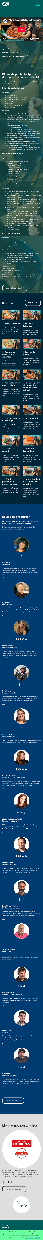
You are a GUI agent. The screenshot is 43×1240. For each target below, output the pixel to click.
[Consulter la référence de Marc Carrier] (19, 684)
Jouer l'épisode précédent (15, 288)
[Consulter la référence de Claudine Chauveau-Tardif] (18, 812)
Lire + (3, 577)
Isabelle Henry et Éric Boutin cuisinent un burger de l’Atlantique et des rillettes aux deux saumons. (31, 454)
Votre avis (5, 1228)
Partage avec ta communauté (13, 57)
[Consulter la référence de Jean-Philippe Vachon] (19, 899)
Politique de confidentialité (32, 1238)
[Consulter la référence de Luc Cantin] (18, 1067)
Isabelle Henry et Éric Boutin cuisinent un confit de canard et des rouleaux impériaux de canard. (11, 454)
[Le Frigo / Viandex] (21, 1149)
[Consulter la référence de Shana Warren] (16, 639)
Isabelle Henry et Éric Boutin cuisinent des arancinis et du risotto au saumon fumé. (30, 328)
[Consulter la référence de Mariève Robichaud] (16, 769)
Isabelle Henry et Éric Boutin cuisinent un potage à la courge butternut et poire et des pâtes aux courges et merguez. (11, 424)
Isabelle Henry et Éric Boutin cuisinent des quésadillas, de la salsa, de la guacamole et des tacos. (11, 328)
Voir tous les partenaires (14, 1189)
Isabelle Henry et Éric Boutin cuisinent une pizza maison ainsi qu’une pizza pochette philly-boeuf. (11, 389)
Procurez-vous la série (10, 53)
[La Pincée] (21, 1204)
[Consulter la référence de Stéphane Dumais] (21, 943)
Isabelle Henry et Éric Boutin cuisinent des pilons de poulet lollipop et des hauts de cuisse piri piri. (31, 391)
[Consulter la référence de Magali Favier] (18, 728)
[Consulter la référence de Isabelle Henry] (21, 556)
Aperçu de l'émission (9, 49)
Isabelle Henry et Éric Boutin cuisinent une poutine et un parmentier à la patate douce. (10, 485)
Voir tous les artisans (13, 1101)
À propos (5, 1225)
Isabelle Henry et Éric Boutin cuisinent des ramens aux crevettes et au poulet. (10, 358)
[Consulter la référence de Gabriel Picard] (16, 856)
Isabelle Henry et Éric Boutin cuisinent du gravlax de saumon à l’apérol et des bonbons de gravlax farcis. (31, 358)
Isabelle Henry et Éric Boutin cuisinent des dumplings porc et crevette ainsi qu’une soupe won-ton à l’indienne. (31, 423)
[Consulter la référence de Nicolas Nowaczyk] (18, 986)
